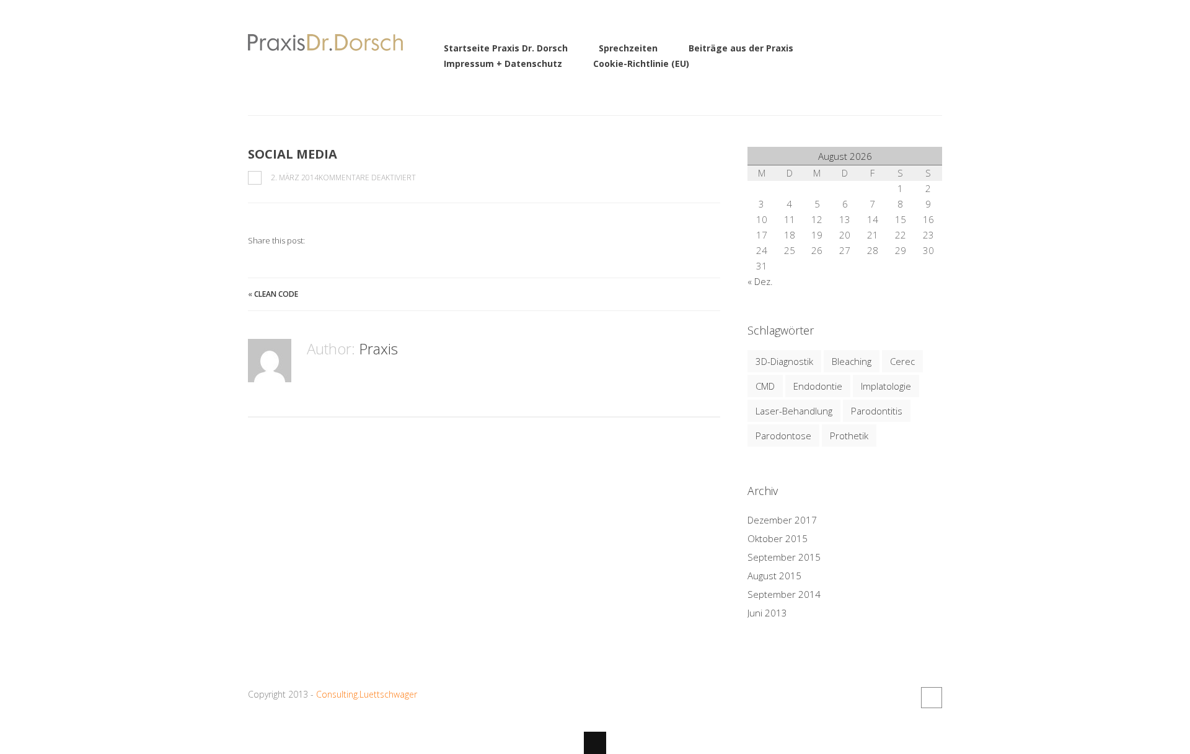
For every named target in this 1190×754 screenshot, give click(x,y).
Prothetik (849, 435)
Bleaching (851, 361)
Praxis (378, 348)
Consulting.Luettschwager (366, 694)
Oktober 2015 (777, 538)
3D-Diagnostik (784, 361)
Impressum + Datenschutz (503, 63)
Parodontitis (876, 411)
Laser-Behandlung (794, 411)
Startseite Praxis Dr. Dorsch (506, 48)
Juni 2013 (767, 613)
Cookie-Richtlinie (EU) (641, 63)
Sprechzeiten (628, 48)
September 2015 (784, 557)
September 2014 (784, 594)
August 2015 (774, 575)
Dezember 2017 (782, 520)
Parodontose (783, 435)
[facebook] (931, 697)
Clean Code (276, 294)
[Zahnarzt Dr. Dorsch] (325, 43)
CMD (765, 386)
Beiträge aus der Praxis (741, 48)
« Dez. (760, 281)
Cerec (902, 361)
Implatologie (886, 386)
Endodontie (817, 386)
